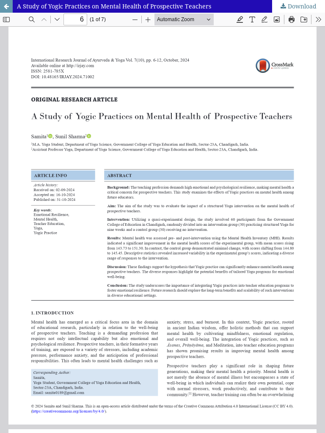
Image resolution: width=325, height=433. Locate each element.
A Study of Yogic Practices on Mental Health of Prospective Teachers (114, 6)
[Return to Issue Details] (6, 6)
